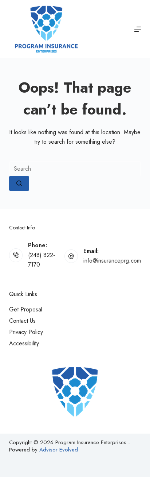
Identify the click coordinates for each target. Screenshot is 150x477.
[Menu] (137, 29)
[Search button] (19, 183)
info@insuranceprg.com (112, 260)
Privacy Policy (26, 332)
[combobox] (75, 169)
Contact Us (22, 321)
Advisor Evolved (58, 450)
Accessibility (24, 343)
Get (25, 309)
